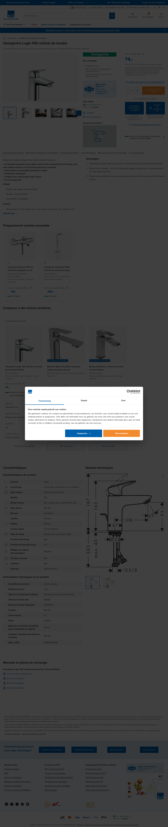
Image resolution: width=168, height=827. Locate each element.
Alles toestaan (121, 433)
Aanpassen (82, 433)
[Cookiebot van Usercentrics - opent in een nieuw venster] (128, 392)
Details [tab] (84, 400)
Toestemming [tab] (44, 401)
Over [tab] (123, 400)
